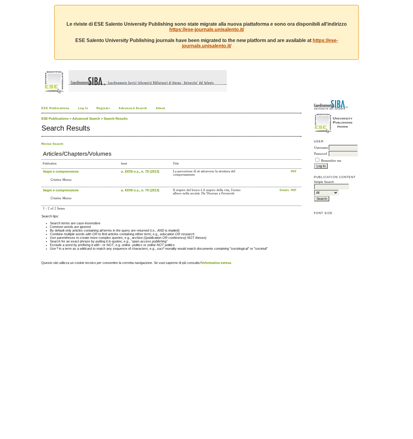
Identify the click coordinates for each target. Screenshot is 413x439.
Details (285, 190)
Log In (83, 108)
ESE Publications (55, 108)
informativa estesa (216, 263)
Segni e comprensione (61, 171)
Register (103, 108)
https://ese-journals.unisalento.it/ (206, 29)
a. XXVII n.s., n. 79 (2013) (140, 171)
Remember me (331, 160)
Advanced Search (133, 108)
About (160, 108)
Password (320, 153)
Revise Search (52, 143)
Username (321, 147)
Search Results (116, 118)
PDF (294, 171)
